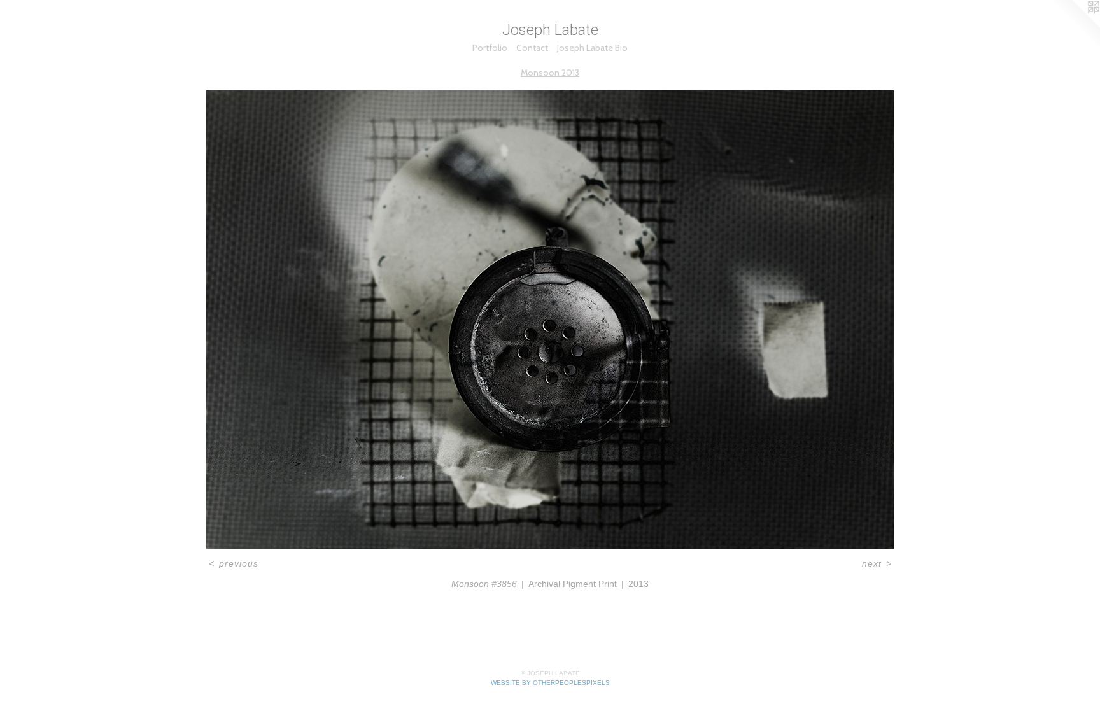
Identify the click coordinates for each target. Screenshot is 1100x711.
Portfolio (489, 47)
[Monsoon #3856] (550, 319)
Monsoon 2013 (550, 72)
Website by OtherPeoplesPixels (550, 682)
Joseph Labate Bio (592, 47)
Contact (532, 47)
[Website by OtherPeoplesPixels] (1074, 25)
